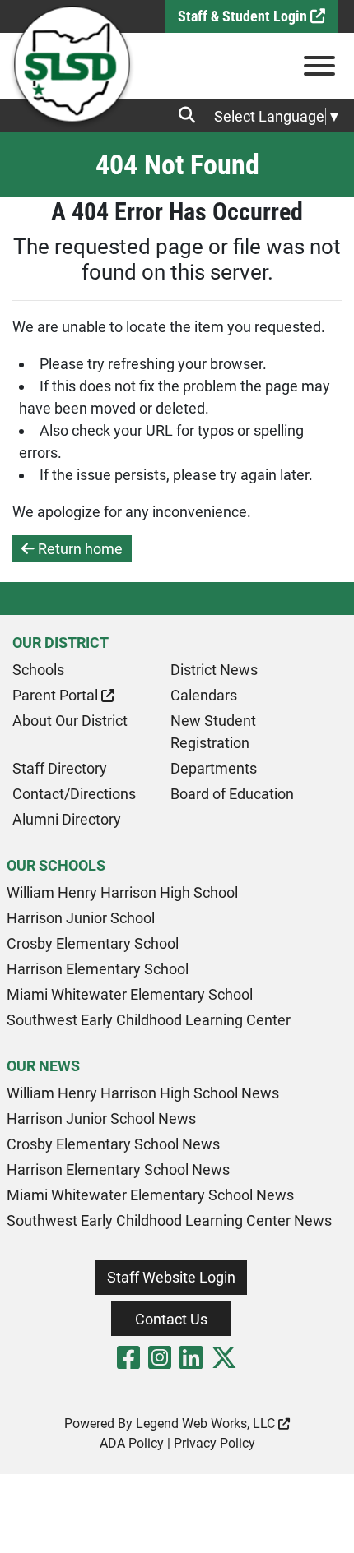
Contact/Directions (74, 793)
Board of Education (232, 793)
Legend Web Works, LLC (207, 1423)
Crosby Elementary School (93, 943)
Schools (38, 669)
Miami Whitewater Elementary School (130, 994)
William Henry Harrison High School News (143, 1093)
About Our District (70, 720)
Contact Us (171, 1319)
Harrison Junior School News (101, 1118)
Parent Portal (56, 695)
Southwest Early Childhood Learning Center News (169, 1220)
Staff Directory (59, 768)
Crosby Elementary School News (113, 1144)
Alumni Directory (66, 819)
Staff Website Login (171, 1277)
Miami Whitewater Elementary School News (150, 1195)
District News (214, 669)
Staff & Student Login (244, 16)
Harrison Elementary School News (118, 1169)
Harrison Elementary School (98, 969)
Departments (213, 768)
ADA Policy (132, 1443)
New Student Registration (213, 731)
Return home (79, 548)
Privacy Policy (214, 1443)
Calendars (203, 695)
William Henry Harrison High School (122, 892)
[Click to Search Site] (192, 115)
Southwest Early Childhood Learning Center (149, 1019)
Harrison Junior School (81, 918)
